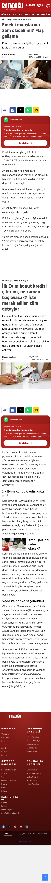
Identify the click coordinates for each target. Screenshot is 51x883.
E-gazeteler (32, 748)
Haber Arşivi (32, 751)
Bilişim (4, 791)
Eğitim (4, 755)
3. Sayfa (4, 744)
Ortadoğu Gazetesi (12, 19)
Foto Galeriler (32, 780)
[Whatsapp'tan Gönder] (28, 110)
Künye (4, 802)
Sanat (3, 777)
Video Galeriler (33, 744)
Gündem (5, 734)
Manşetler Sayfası (34, 741)
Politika (4, 752)
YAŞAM (26, 280)
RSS (8, 833)
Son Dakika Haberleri (10, 813)
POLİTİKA (17, 15)
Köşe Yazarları (33, 737)
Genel (3, 787)
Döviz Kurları (32, 770)
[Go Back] (45, 877)
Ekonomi (5, 737)
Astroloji (4, 773)
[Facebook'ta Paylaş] (13, 110)
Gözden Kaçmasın (8, 780)
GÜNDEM (5, 15)
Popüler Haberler (8, 770)
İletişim (4, 806)
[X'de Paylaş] (20, 110)
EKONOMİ (29, 15)
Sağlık (3, 748)
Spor (3, 741)
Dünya (4, 784)
